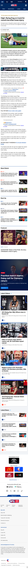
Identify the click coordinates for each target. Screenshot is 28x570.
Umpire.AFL (3, 535)
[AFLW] (7, 2)
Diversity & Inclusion (5, 520)
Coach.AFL (3, 532)
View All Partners (13, 479)
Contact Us (3, 523)
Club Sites (20, 1)
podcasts (6, 246)
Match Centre (11, 8)
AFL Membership (4, 540)
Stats (24, 8)
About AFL (3, 512)
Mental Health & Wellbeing (6, 515)
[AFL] (2, 2)
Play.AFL (2, 529)
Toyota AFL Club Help (5, 517)
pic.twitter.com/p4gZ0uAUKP (9, 124)
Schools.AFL (3, 537)
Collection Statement (20, 506)
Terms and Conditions (12, 563)
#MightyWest (15, 89)
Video (3, 8)
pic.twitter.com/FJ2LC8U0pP (9, 90)
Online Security (16, 565)
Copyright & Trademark (6, 565)
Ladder (18, 8)
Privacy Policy (13, 506)
